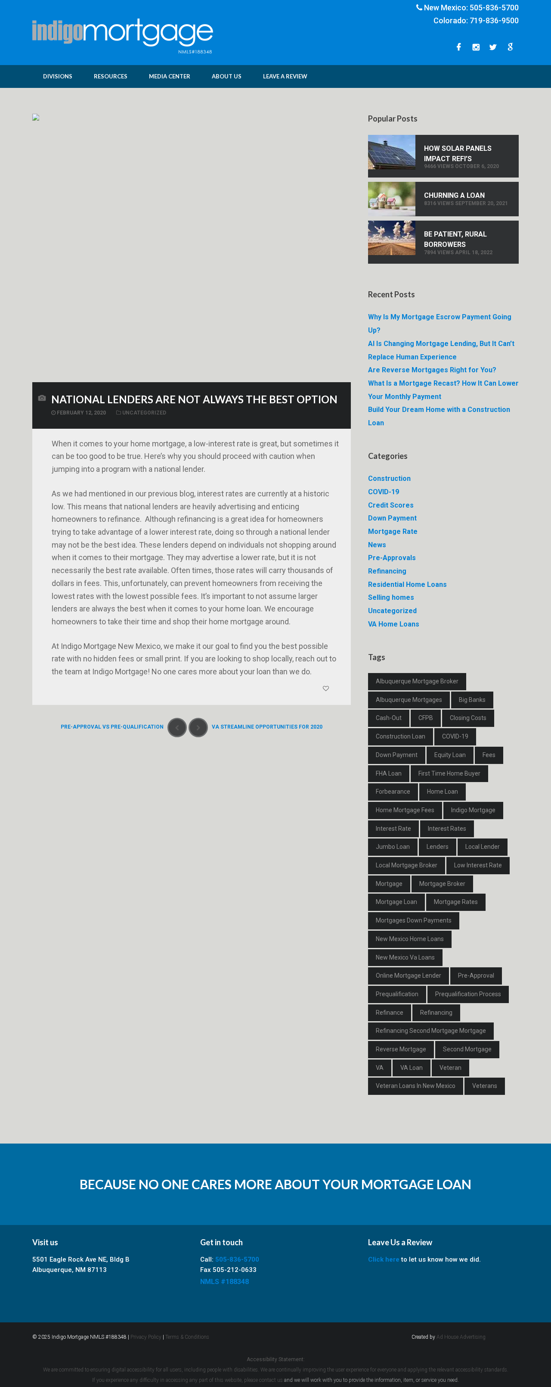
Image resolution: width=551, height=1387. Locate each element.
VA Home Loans (393, 624)
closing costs (468, 717)
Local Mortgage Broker (406, 865)
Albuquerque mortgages (409, 699)
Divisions (57, 76)
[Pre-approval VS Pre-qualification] (177, 727)
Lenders (438, 846)
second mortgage (467, 1049)
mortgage (389, 883)
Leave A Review (285, 76)
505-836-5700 (494, 7)
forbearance (393, 791)
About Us (226, 76)
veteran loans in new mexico (415, 1085)
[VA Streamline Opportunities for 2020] (198, 727)
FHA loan (389, 773)
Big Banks (472, 699)
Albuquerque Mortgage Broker (417, 681)
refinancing (436, 1012)
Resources (110, 76)
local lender (482, 846)
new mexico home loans (410, 938)
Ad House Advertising (461, 1337)
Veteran (450, 1067)
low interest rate (478, 865)
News (377, 545)
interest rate (393, 828)
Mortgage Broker (442, 883)
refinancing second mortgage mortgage (431, 1030)
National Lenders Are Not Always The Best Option (194, 399)
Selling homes (391, 597)
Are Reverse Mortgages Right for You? (432, 370)
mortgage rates (456, 901)
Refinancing (387, 571)
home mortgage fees (405, 810)
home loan (442, 791)
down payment (397, 754)
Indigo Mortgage (473, 810)
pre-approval (476, 975)
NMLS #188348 (224, 1282)
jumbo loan (393, 846)
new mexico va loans (405, 957)
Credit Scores (391, 505)
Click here (383, 1259)
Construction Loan (400, 736)
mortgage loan (396, 901)
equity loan (450, 754)
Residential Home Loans (407, 584)
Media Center (169, 76)
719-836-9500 (494, 20)
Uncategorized (144, 413)
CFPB (425, 717)
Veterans (484, 1085)
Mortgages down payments (414, 920)
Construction (389, 478)
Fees (489, 754)
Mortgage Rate (393, 531)
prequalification (397, 994)
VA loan (411, 1067)
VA (380, 1067)
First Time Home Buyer (449, 773)
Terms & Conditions (187, 1337)
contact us (271, 1380)
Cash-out (389, 717)
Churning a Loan (454, 195)
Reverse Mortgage (401, 1049)
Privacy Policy (145, 1337)
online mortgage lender (408, 975)
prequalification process (468, 994)
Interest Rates (447, 828)
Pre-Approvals (392, 558)
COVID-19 (383, 492)
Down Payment (392, 518)
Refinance (389, 1012)
